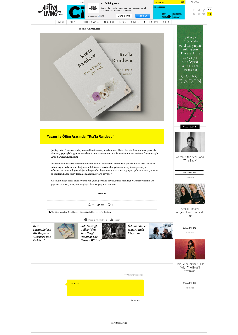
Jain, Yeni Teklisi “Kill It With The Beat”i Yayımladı (190, 267)
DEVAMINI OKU (189, 172)
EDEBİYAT (73, 22)
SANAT (61, 22)
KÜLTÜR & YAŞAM (91, 22)
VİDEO (166, 22)
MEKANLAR (109, 22)
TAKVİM (123, 22)
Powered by (93, 16)
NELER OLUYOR (151, 22)
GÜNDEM (135, 22)
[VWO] (101, 16)
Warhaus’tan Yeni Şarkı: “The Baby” (190, 158)
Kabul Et (142, 15)
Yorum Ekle (135, 300)
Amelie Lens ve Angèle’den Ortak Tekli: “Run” (190, 212)
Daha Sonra (124, 15)
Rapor (117, 220)
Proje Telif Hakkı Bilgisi (97, 220)
